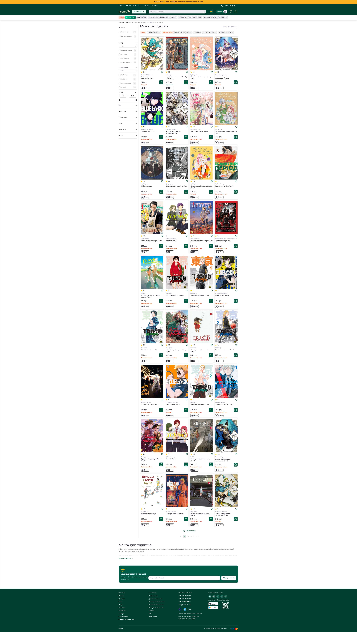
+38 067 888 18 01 (184, 602)
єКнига (174, 17)
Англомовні (141, 17)
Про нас (121, 5)
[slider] (119, 100)
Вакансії (151, 611)
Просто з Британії (154, 32)
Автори (121, 614)
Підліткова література (141, 22)
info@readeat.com (184, 605)
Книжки (128, 22)
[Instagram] (210, 596)
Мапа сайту (153, 617)
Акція (121, 17)
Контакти (154, 5)
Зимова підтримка (226, 32)
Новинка (197, 32)
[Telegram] (222, 596)
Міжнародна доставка (157, 602)
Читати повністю (125, 558)
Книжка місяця (210, 17)
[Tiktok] (218, 596)
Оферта (121, 628)
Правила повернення (156, 605)
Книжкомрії (130, 17)
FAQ (150, 614)
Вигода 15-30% (168, 32)
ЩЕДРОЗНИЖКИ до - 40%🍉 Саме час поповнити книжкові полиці (178, 2)
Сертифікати (222, 17)
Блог (134, 5)
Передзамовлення (195, 17)
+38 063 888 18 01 (184, 599)
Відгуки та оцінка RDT (127, 620)
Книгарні (146, 5)
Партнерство (153, 596)
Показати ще (190, 531)
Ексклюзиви (153, 17)
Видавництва (123, 617)
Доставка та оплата (155, 599)
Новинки (182, 17)
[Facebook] (225, 596)
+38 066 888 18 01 (229, 6)
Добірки (128, 5)
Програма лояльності (156, 608)
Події (139, 5)
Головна (121, 22)
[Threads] (214, 596)
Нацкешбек (164, 17)
